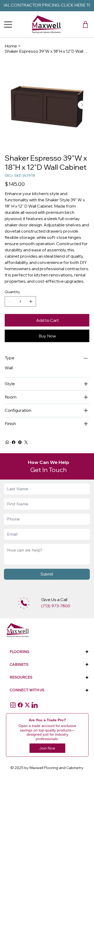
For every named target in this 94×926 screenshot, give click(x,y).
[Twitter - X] (27, 705)
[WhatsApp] (7, 442)
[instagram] (13, 705)
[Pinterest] (19, 442)
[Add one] (31, 301)
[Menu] (8, 24)
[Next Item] (82, 105)
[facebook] (20, 705)
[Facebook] (13, 442)
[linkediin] (35, 705)
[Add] (24, 603)
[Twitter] (26, 442)
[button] (85, 24)
